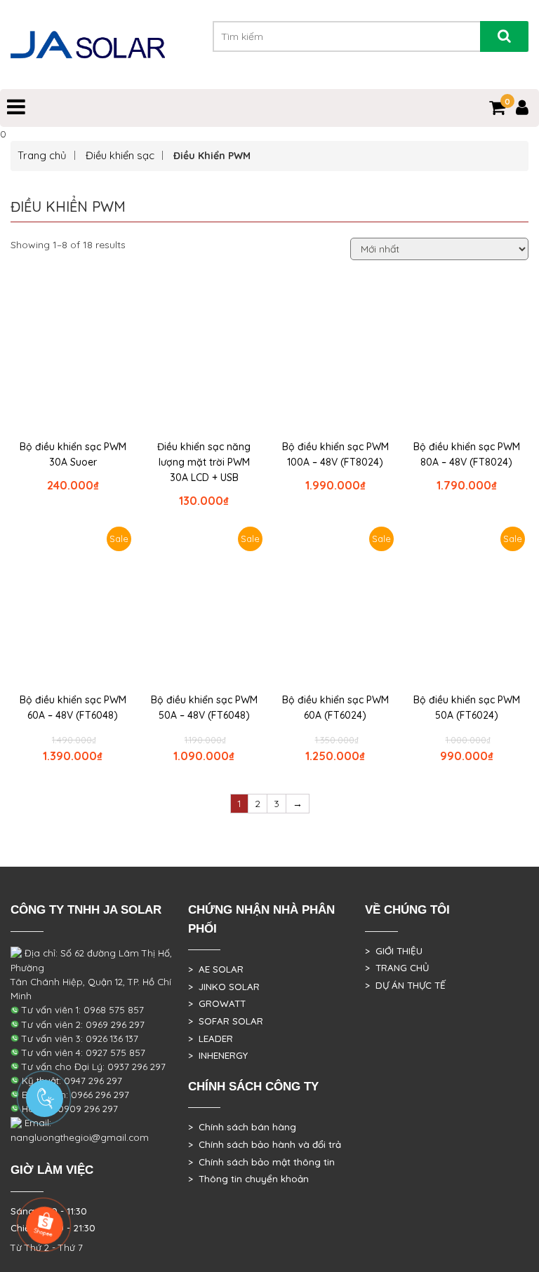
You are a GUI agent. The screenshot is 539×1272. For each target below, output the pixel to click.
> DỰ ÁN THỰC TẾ (405, 985)
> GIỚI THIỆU (393, 950)
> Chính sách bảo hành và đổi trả (264, 1144)
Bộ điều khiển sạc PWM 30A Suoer (73, 454)
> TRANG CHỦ (397, 967)
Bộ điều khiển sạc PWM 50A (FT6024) (466, 707)
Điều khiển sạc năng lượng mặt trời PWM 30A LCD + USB (204, 462)
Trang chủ (42, 155)
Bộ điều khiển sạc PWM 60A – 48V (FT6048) (73, 707)
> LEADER (210, 1038)
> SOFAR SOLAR (225, 1021)
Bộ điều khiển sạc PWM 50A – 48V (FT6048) (204, 707)
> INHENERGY (218, 1055)
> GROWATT (217, 1003)
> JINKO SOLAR (224, 986)
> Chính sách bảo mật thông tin (261, 1162)
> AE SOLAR (216, 969)
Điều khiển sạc (120, 155)
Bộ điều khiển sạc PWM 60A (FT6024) (335, 707)
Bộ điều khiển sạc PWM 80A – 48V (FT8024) (466, 454)
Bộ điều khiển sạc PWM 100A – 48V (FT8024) (335, 454)
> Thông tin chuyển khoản (248, 1178)
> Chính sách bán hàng (242, 1126)
